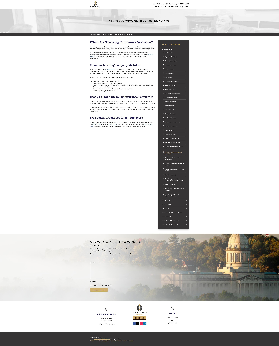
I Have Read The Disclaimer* (101, 285)
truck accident (109, 69)
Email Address (115, 254)
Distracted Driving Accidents (172, 93)
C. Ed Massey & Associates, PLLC (102, 339)
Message (93, 262)
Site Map (99, 340)
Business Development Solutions (119, 340)
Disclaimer (93, 281)
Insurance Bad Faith (170, 175)
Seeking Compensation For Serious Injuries (174, 169)
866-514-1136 (112, 124)
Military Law (167, 216)
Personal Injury (168, 50)
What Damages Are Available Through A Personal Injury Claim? (174, 179)
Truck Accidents (169, 130)
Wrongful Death (169, 73)
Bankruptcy (167, 204)
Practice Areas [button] (172, 6)
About (163, 6)
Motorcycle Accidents (170, 65)
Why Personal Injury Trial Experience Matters (172, 195)
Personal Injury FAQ (170, 184)
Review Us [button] (139, 318)
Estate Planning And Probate (172, 212)
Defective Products (170, 114)
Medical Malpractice (170, 118)
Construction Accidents (171, 61)
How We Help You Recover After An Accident (174, 189)
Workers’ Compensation (170, 224)
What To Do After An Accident (173, 122)
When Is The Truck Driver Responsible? (172, 158)
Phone (132, 254)
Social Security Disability (171, 220)
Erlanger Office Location (106, 324)
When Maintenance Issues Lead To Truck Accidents (174, 164)
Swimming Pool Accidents (172, 97)
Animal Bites (168, 77)
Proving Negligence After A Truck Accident (174, 147)
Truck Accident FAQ (170, 134)
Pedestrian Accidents (170, 101)
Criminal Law (167, 208)
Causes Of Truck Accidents (172, 138)
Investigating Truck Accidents (173, 142)
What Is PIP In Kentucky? (172, 126)
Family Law (166, 200)
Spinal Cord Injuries (170, 85)
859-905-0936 (183, 3)
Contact (186, 6)
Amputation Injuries (170, 89)
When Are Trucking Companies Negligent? (173, 152)
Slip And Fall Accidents (171, 57)
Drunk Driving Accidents (171, 110)
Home (157, 6)
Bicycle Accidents (169, 105)
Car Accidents (168, 53)
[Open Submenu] (186, 50)
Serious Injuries (169, 69)
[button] (277, 335)
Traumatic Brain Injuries (172, 81)
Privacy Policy (105, 340)
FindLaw (131, 340)
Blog (181, 6)
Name (92, 254)
